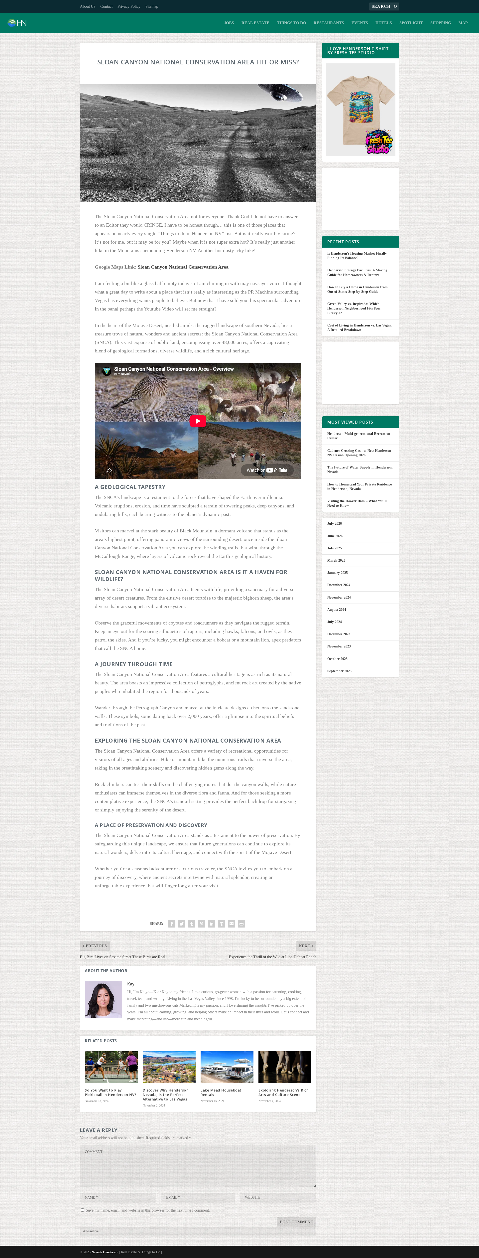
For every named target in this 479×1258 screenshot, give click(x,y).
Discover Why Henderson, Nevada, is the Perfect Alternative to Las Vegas (166, 1094)
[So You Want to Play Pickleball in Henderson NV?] (111, 1067)
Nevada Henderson (105, 1252)
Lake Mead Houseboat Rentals (221, 1092)
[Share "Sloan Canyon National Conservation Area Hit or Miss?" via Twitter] (182, 924)
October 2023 (337, 659)
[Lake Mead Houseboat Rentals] (227, 1067)
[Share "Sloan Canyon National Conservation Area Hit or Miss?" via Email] (232, 924)
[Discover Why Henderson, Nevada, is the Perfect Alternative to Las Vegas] (169, 1067)
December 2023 (338, 634)
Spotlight (411, 23)
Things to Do (291, 23)
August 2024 (336, 610)
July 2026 (334, 523)
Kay (131, 984)
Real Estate (255, 23)
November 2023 (339, 646)
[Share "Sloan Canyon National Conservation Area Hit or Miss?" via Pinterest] (202, 924)
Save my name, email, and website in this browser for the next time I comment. (148, 1210)
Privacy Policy (129, 6)
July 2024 (334, 622)
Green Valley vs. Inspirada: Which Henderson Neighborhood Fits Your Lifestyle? (354, 308)
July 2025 (334, 548)
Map (463, 23)
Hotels (383, 23)
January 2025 (337, 573)
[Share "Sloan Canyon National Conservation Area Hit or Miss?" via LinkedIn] (212, 924)
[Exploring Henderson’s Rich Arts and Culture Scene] (284, 1067)
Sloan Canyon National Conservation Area (183, 267)
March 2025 (336, 560)
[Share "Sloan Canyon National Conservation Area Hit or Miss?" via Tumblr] (192, 924)
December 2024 (338, 585)
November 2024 (339, 597)
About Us (87, 6)
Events (360, 23)
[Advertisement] (360, 199)
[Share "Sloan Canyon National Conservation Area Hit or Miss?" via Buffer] (222, 924)
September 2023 (339, 671)
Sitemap (151, 6)
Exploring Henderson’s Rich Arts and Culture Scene (283, 1092)
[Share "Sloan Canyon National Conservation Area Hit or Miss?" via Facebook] (172, 924)
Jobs (229, 23)
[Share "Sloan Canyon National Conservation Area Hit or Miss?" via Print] (241, 924)
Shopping (440, 23)
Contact (106, 6)
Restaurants (329, 23)
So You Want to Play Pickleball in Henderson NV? (110, 1092)
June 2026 (335, 536)
